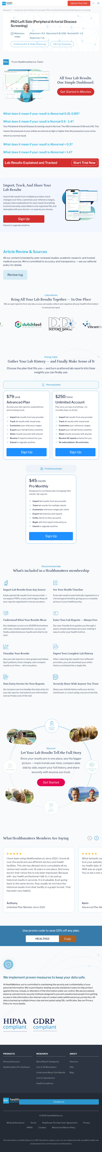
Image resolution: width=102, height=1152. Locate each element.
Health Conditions (44, 1083)
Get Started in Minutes (75, 91)
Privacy (86, 1123)
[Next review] (96, 838)
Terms (33, 1123)
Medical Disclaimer (16, 1123)
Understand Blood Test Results (50, 1072)
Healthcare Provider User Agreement (59, 1123)
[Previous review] (89, 838)
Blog (72, 1072)
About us (74, 1061)
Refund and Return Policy (63, 1127)
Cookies (42, 1127)
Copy (67, 938)
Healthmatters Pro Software (16, 1067)
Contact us (59, 1102)
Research (7, 10)
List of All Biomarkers (46, 1067)
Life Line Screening (62, 44)
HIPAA (30, 1127)
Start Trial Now (84, 163)
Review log (15, 275)
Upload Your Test (79, 3)
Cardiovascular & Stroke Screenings (29, 44)
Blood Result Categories (47, 1061)
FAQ (71, 1067)
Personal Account (11, 1061)
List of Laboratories (45, 1078)
